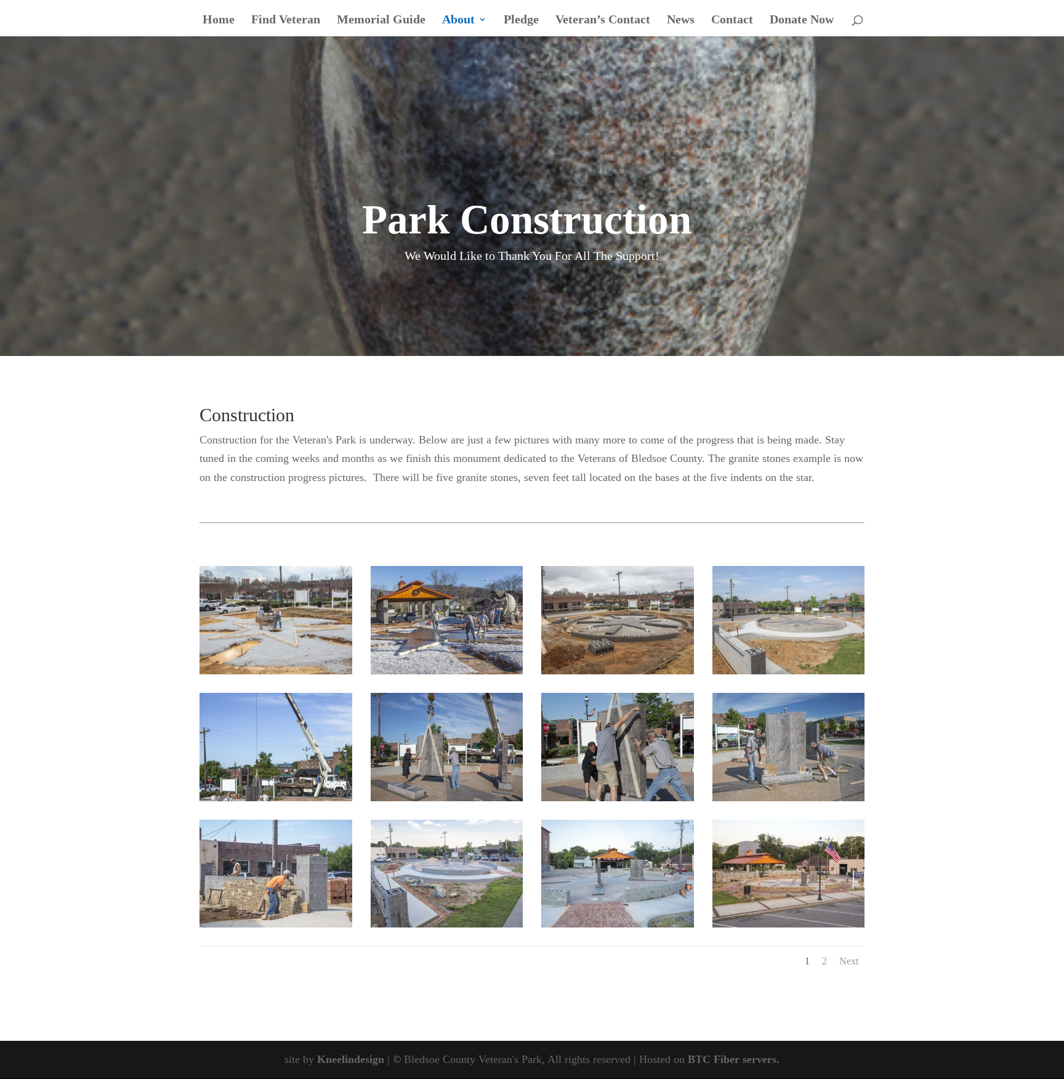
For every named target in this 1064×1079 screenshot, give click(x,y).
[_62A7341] (617, 924)
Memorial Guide (381, 20)
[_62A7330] (447, 924)
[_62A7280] (617, 797)
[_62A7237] (276, 797)
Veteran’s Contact (602, 20)
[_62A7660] (788, 924)
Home (219, 20)
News (681, 20)
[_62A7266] (447, 797)
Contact (732, 20)
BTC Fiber (714, 1059)
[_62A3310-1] (447, 671)
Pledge (521, 20)
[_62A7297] (788, 797)
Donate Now (802, 20)
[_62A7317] (276, 924)
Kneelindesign (350, 1059)
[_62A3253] (276, 671)
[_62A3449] (617, 671)
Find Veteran (285, 20)
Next (848, 961)
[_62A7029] (788, 671)
